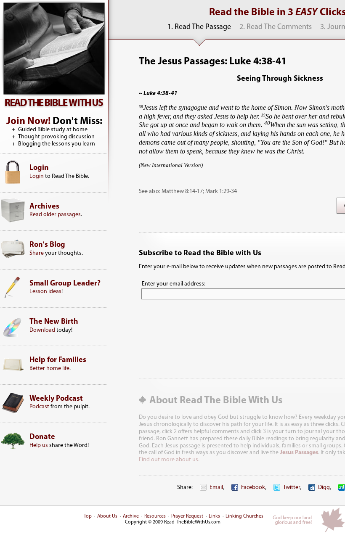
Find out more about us (168, 460)
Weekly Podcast (56, 399)
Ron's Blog (47, 245)
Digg (324, 487)
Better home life (49, 368)
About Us (107, 516)
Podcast (39, 407)
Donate (42, 437)
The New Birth (53, 322)
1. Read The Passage (199, 27)
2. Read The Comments (275, 27)
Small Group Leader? (65, 284)
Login (39, 168)
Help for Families (57, 360)
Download (42, 330)
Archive (131, 516)
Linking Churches (244, 516)
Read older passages (55, 214)
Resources (155, 516)
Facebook (253, 487)
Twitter (291, 487)
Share (36, 253)
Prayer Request (187, 516)
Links (214, 516)
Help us (38, 445)
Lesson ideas (45, 291)
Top (88, 516)
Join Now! (28, 121)
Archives (44, 207)
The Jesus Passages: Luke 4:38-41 (213, 62)
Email (216, 487)
